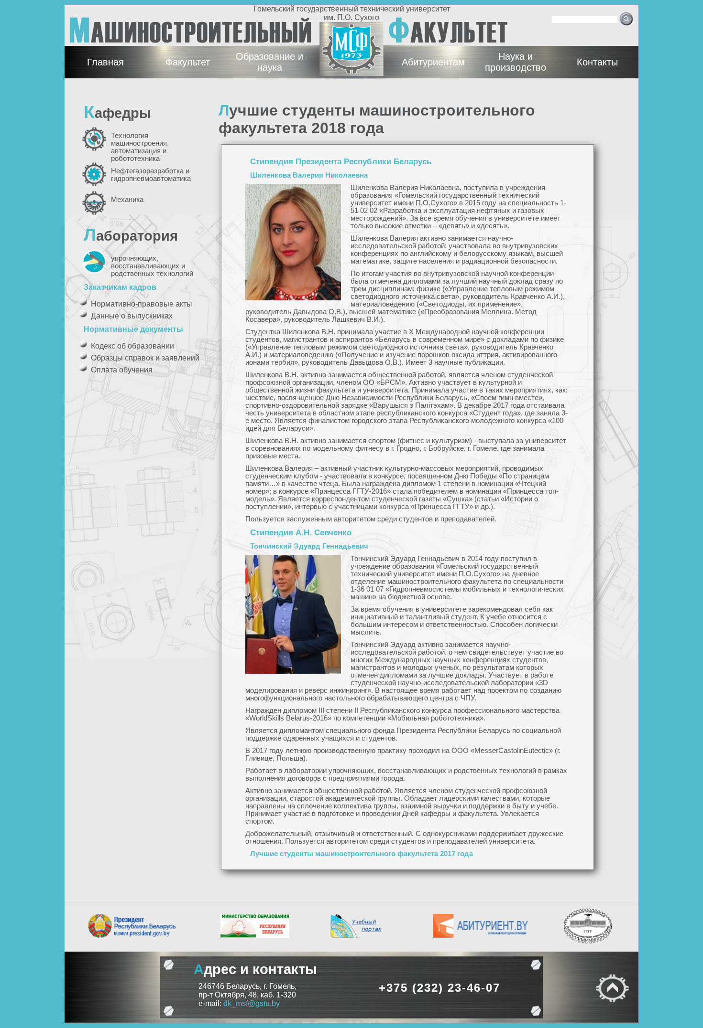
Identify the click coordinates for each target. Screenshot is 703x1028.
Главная (105, 62)
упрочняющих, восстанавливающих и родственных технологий (152, 265)
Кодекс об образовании (132, 346)
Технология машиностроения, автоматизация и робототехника (140, 147)
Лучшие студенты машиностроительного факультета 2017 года (361, 854)
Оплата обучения (122, 370)
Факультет (187, 62)
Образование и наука (269, 62)
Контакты (597, 62)
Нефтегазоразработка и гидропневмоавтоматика (151, 174)
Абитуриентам (433, 62)
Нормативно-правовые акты (141, 304)
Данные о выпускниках (132, 316)
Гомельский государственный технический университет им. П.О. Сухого (351, 13)
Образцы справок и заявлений (145, 358)
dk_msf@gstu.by (251, 1003)
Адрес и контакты (255, 969)
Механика (127, 199)
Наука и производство (515, 62)
